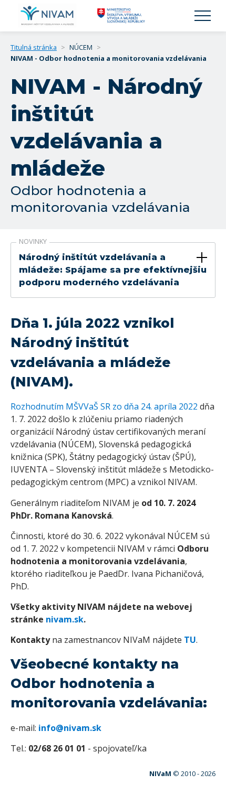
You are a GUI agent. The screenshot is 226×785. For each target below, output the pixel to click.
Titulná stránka (34, 47)
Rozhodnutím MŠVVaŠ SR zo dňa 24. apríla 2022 (104, 406)
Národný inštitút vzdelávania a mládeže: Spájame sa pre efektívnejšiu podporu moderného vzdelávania (113, 269)
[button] (202, 16)
